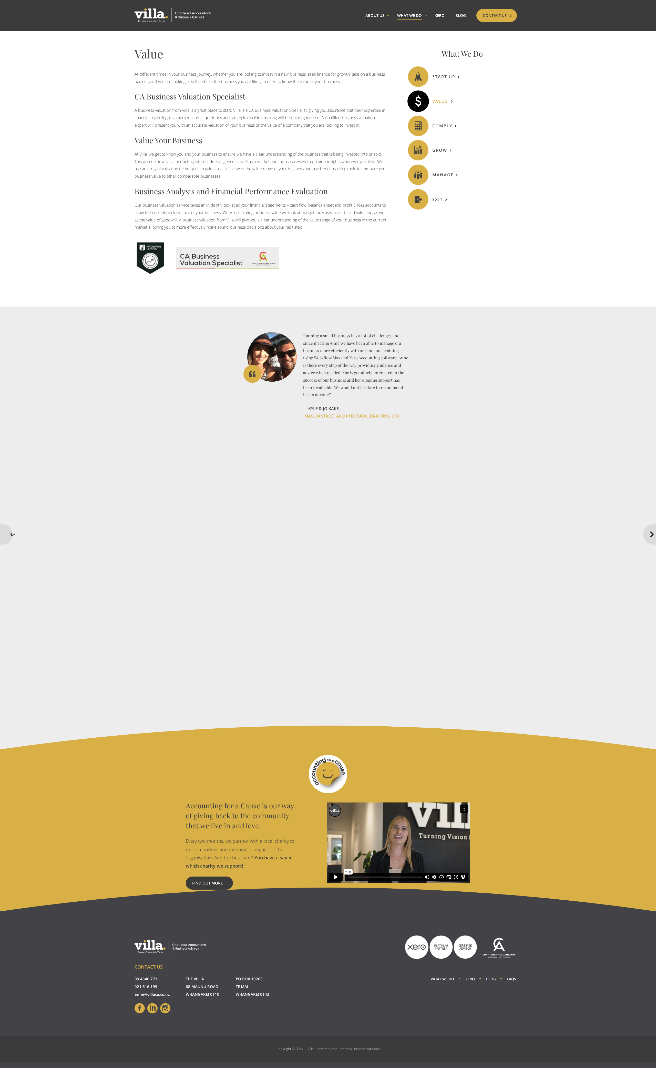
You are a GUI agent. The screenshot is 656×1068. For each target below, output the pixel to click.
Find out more (212, 885)
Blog (460, 15)
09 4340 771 (146, 978)
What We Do (409, 15)
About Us (374, 15)
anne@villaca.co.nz (152, 994)
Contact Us (495, 15)
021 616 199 (146, 986)
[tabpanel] (328, 376)
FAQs (511, 979)
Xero (440, 15)
